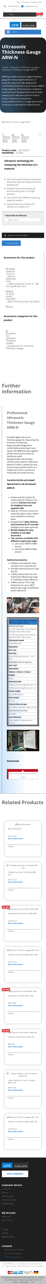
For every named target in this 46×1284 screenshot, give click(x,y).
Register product (8, 1237)
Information (24, 1282)
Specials (5, 1233)
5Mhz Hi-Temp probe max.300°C (23, 301)
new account (26, 2)
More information (15, 838)
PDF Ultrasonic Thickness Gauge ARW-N (23, 775)
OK (32, 1282)
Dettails (11, 846)
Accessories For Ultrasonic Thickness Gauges (20, 347)
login (18, 2)
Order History (7, 1220)
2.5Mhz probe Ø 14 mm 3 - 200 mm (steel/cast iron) (22, 285)
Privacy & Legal (7, 1196)
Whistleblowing (7, 1203)
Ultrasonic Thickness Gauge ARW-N (19, 69)
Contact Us (6, 1189)
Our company (15, 1173)
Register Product (37, 2)
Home (5, 67)
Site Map (5, 1229)
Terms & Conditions (9, 1200)
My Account (6, 1216)
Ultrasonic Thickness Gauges (24, 67)
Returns (5, 1192)
